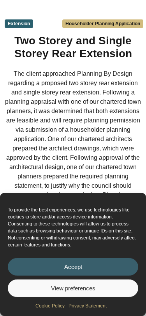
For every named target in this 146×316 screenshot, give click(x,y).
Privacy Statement (88, 306)
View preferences (73, 288)
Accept (73, 267)
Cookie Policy (50, 306)
